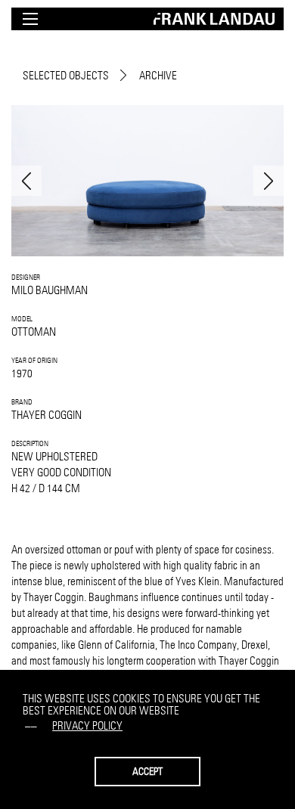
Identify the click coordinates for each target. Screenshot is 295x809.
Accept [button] (147, 771)
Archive (158, 75)
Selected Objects (66, 75)
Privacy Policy (87, 725)
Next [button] (268, 181)
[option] (147, 180)
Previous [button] (26, 181)
